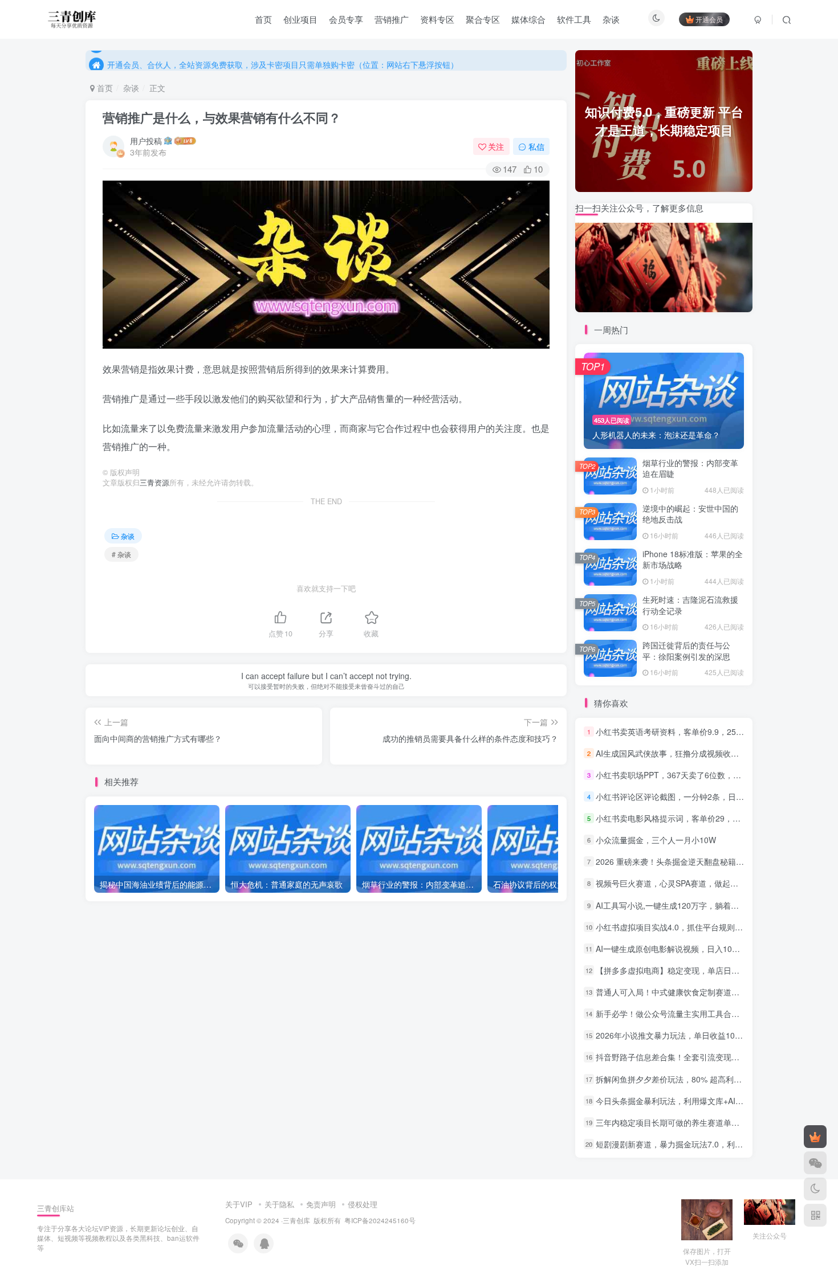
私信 (536, 146)
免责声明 (321, 1204)
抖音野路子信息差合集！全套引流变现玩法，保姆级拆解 (695, 1057)
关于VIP (239, 1204)
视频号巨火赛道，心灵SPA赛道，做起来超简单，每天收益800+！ (712, 883)
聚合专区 (483, 19)
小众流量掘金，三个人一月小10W (656, 839)
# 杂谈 (121, 554)
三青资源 (154, 482)
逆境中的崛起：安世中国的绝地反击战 (690, 513)
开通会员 (709, 19)
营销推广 (392, 19)
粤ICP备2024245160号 (380, 1220)
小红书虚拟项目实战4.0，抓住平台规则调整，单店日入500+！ (706, 927)
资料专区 (437, 19)
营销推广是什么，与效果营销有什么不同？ (222, 117)
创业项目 (300, 19)
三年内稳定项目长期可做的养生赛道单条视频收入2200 (693, 1122)
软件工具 (574, 19)
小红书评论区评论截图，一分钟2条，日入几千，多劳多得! (699, 796)
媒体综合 (528, 19)
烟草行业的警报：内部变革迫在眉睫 (690, 468)
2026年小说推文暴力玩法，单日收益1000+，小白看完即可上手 (708, 1035)
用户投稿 (146, 140)
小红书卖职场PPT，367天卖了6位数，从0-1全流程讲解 (694, 775)
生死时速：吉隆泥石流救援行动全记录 (690, 605)
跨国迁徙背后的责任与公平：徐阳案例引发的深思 (686, 650)
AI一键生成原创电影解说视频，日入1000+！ (675, 948)
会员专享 (346, 19)
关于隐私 (279, 1204)
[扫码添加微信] (815, 1162)
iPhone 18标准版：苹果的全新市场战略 (692, 559)
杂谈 (611, 19)
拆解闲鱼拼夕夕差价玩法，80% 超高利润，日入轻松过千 (697, 1079)
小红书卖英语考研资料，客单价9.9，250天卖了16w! (689, 731)
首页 (263, 19)
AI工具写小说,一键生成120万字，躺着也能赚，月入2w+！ (699, 905)
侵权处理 (362, 1204)
